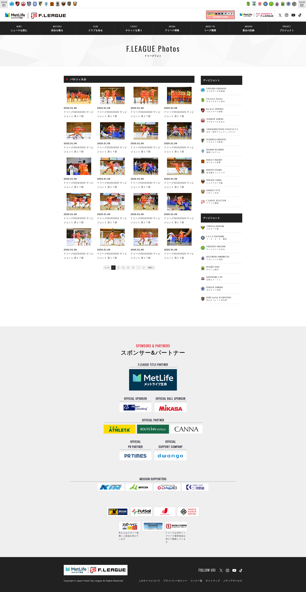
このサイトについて (149, 580)
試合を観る (57, 28)
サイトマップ (213, 580)
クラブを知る (95, 28)
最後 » (150, 267)
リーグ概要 (210, 28)
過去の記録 (249, 28)
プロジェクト (287, 28)
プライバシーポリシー (175, 580)
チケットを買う (134, 28)
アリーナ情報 (172, 28)
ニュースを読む (19, 28)
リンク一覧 (196, 580)
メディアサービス (232, 580)
